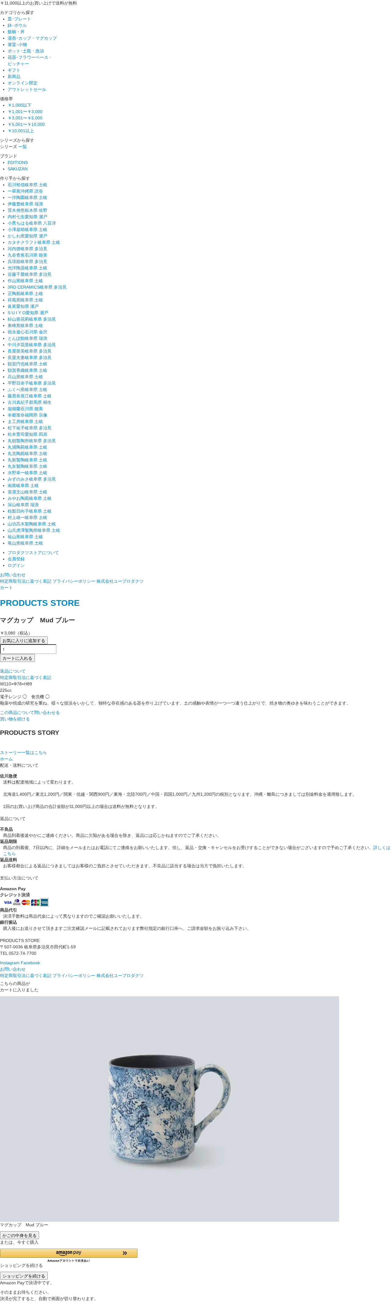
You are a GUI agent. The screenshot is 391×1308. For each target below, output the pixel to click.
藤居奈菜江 (30, 395)
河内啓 (27, 248)
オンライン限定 (23, 82)
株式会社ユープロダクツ (120, 581)
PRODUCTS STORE (40, 603)
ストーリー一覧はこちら (23, 752)
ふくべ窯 (27, 389)
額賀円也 (27, 363)
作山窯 (25, 280)
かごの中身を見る (19, 1235)
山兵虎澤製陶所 (34, 530)
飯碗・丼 (16, 31)
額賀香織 (27, 370)
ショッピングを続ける (23, 1276)
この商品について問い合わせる (30, 712)
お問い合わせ (13, 574)
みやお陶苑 (30, 498)
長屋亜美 (30, 351)
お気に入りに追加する (23, 640)
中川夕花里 (32, 344)
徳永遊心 (27, 331)
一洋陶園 (27, 197)
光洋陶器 (27, 267)
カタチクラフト (34, 242)
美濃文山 (27, 491)
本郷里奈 (27, 415)
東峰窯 (25, 325)
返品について (13, 671)
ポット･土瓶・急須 (26, 50)
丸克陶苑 (27, 453)
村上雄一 (27, 517)
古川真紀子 (30, 402)
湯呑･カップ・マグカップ (32, 38)
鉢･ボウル (17, 25)
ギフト (14, 70)
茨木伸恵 (27, 210)
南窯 (23, 485)
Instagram (10, 962)
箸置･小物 (17, 44)
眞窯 (23, 306)
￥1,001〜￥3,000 (25, 111)
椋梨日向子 (30, 511)
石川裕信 (27, 184)
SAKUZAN (17, 168)
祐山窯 (25, 536)
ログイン (16, 565)
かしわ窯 (27, 235)
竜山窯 (25, 543)
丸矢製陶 (27, 466)
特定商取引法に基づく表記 (25, 581)
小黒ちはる (32, 223)
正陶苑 (25, 293)
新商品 (14, 76)
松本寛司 (27, 434)
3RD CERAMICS (37, 287)
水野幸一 (27, 472)
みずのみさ (32, 479)
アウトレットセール (27, 89)
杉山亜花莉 (32, 319)
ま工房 (25, 421)
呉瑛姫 (27, 261)
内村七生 (27, 216)
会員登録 (16, 558)
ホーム (6, 758)
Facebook (30, 962)
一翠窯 (25, 191)
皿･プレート (19, 18)
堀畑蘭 (25, 408)
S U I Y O (28, 312)
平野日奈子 (32, 383)
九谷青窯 (27, 255)
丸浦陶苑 (27, 447)
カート (6, 587)
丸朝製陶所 (32, 440)
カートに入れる (17, 658)
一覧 (22, 146)
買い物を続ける (15, 718)
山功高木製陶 (32, 523)
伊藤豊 (25, 203)
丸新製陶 (27, 459)
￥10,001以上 (21, 130)
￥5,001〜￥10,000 (26, 124)
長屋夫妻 (30, 357)
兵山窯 (25, 376)
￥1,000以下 (19, 105)
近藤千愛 (30, 274)
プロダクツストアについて (33, 552)
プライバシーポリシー (74, 581)
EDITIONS (18, 162)
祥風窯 (25, 299)
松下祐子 (30, 427)
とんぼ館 (27, 338)
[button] (68, 1255)
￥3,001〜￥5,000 (25, 118)
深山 (23, 504)
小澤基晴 (27, 229)
